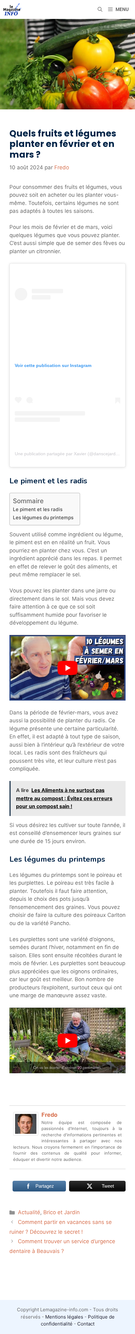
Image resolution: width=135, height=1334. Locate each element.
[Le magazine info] (12, 9)
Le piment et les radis (37, 509)
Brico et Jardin (61, 1212)
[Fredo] (25, 1134)
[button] (100, 9)
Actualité (29, 1212)
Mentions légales (64, 1317)
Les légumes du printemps (43, 518)
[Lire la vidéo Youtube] (67, 668)
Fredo (49, 1114)
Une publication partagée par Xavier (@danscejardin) (68, 453)
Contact (85, 1324)
